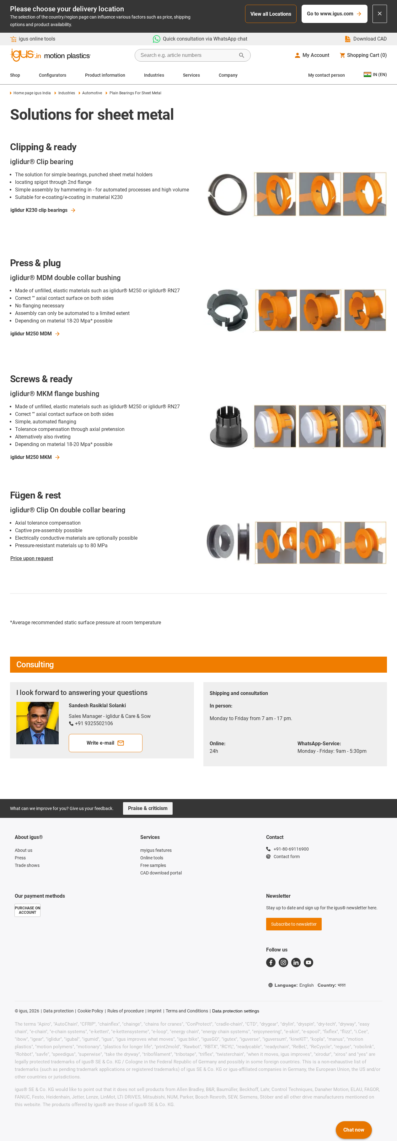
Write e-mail (100, 743)
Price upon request (31, 558)
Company (228, 75)
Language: (294, 985)
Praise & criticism (148, 808)
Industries (154, 75)
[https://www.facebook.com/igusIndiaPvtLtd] (271, 962)
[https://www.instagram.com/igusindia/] (283, 962)
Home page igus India (32, 93)
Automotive (92, 93)
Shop (15, 75)
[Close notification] (380, 14)
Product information (105, 75)
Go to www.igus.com (330, 14)
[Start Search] (241, 55)
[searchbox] (187, 55)
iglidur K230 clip (38, 210)
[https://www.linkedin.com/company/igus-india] (296, 962)
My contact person (326, 75)
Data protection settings (235, 1010)
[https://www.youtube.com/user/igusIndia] (308, 962)
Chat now (353, 1130)
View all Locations (270, 14)
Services (191, 75)
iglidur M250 (31, 334)
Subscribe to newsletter (294, 924)
